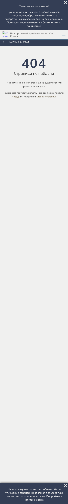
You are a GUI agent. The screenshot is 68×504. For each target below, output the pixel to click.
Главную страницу (46, 96)
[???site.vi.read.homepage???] (6, 34)
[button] (65, 2)
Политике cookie (34, 499)
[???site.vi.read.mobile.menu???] (63, 35)
